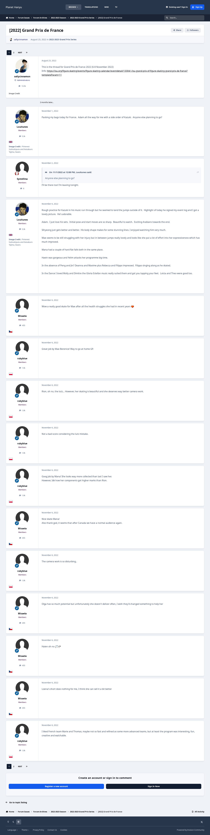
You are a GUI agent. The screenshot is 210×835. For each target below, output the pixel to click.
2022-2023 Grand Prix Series (62, 39)
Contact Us (52, 830)
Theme (25, 830)
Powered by (190, 830)
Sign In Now (154, 786)
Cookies (63, 830)
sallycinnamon (22, 76)
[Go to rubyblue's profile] (22, 348)
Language (12, 830)
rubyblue (22, 358)
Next (20, 52)
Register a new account (56, 786)
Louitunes (22, 126)
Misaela (22, 316)
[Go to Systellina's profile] (22, 168)
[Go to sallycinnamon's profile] (10, 39)
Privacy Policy (38, 830)
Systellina (22, 178)
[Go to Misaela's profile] (22, 305)
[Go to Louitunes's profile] (22, 116)
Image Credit (14, 93)
